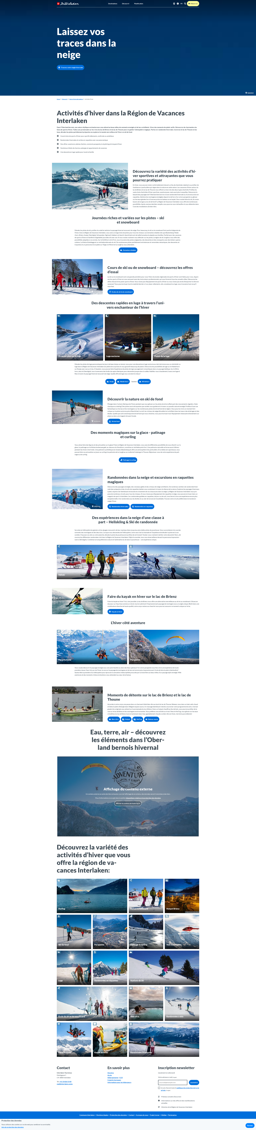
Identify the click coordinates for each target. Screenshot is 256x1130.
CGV (121, 1077)
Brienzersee (97, 611)
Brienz (98, 719)
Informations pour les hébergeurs (119, 1082)
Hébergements (113, 1077)
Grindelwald (97, 291)
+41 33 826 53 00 (65, 1081)
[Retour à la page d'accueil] (68, 3)
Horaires (111, 1073)
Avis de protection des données (13, 1127)
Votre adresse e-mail (167, 1077)
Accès (110, 1075)
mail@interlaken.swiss (65, 1084)
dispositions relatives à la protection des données (143, 798)
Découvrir (125, 3)
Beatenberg (251, 93)
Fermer (250, 1125)
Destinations (112, 3)
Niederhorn (97, 506)
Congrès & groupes (114, 1080)
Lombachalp (122, 206)
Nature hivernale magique (76, 99)
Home (58, 99)
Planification (138, 3)
